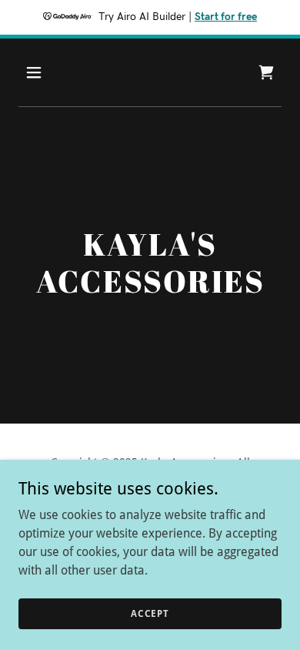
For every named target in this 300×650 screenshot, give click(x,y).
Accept (150, 613)
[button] (48, 72)
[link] (266, 72)
